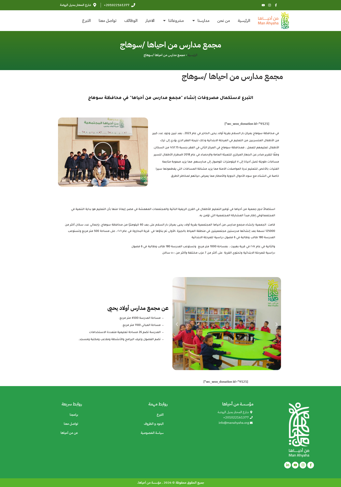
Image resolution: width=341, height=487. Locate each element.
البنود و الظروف (154, 423)
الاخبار (150, 21)
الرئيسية (244, 21)
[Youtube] (263, 5)
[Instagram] (269, 5)
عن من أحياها (69, 433)
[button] (103, 152)
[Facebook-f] (276, 5)
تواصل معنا (107, 21)
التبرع (86, 21)
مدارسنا (203, 21)
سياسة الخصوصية (152, 433)
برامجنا (74, 414)
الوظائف (131, 21)
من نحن (223, 21)
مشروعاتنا (176, 21)
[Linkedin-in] (287, 465)
